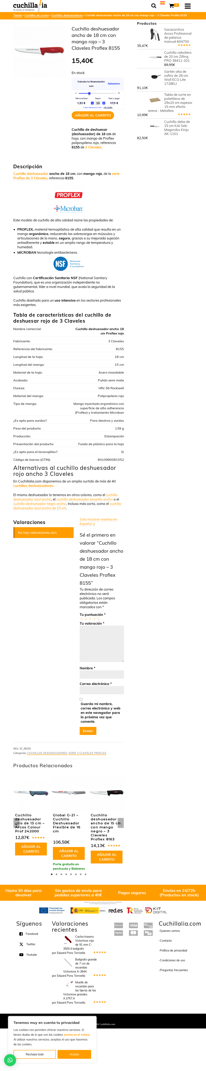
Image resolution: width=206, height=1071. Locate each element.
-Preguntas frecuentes (173, 970)
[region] (52, 1039)
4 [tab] (66, 874)
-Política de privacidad (173, 950)
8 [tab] (85, 874)
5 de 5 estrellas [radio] (98, 618)
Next (121, 823)
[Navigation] (188, 6)
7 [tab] (81, 874)
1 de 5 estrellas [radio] (81, 618)
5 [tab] (71, 874)
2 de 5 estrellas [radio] (85, 618)
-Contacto (165, 940)
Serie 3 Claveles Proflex (87, 753)
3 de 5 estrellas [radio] (90, 618)
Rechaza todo (35, 1054)
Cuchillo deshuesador (30, 173)
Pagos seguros (132, 892)
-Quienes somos (169, 931)
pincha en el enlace (77, 1035)
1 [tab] (52, 874)
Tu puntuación (93, 614)
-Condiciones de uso (172, 960)
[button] (10, 1060)
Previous (16, 823)
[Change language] (162, 2)
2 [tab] (57, 874)
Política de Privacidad (129, 1018)
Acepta (74, 1054)
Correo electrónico (96, 684)
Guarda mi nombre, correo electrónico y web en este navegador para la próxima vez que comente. (101, 712)
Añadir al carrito (93, 115)
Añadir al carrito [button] (31, 848)
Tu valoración (92, 623)
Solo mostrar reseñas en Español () (98, 521)
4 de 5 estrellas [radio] (94, 618)
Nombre (87, 668)
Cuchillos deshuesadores (47, 753)
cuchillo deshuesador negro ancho (39, 504)
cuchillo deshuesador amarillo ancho (84, 499)
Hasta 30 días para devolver (23, 892)
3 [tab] (61, 874)
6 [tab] (76, 874)
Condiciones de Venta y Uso (99, 1018)
